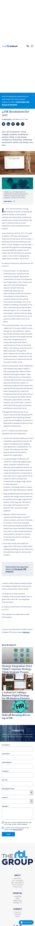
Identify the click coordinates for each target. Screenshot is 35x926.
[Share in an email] (3, 124)
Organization (17, 900)
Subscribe (17, 914)
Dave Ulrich (7, 119)
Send (8, 834)
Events (17, 916)
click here (26, 632)
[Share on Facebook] (18, 124)
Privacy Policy (17, 829)
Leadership (17, 896)
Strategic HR (17, 902)
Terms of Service (17, 885)
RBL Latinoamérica (17, 882)
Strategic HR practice (16, 570)
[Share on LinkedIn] (8, 124)
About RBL (17, 878)
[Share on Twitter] (13, 124)
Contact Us (17, 912)
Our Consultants (17, 880)
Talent (17, 898)
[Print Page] (22, 124)
